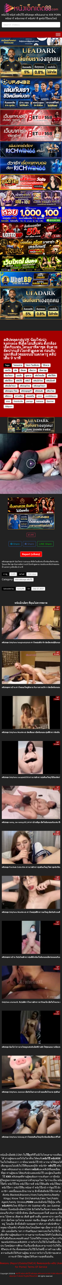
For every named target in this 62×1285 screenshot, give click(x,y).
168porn (8, 406)
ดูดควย (28, 375)
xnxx (8, 401)
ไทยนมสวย (17, 365)
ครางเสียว (19, 396)
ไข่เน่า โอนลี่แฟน (32, 365)
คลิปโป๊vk (9, 381)
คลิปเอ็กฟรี (50, 381)
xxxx (40, 396)
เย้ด (15, 370)
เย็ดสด (23, 370)
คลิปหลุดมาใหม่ (11, 391)
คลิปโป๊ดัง (52, 375)
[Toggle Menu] (58, 34)
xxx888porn (50, 396)
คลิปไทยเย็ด (39, 375)
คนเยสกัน (30, 396)
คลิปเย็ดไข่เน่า (10, 386)
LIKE (32, 535)
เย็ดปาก (32, 370)
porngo (29, 401)
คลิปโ (27, 381)
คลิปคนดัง (39, 391)
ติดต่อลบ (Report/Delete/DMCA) (18, 1263)
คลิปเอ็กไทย (38, 381)
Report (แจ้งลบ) (31, 554)
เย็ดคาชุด (43, 370)
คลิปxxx (8, 396)
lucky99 (20, 589)
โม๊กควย (46, 365)
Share (16, 543)
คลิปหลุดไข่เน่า (39, 386)
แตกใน (8, 370)
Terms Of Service (37, 1266)
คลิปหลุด (22, 579)
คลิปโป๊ (19, 381)
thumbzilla (18, 401)
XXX (17, 579)
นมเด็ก (19, 375)
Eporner (50, 401)
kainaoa (39, 401)
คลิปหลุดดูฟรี (26, 391)
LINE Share (45, 543)
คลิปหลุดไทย (25, 386)
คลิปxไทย (50, 391)
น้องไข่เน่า (9, 375)
